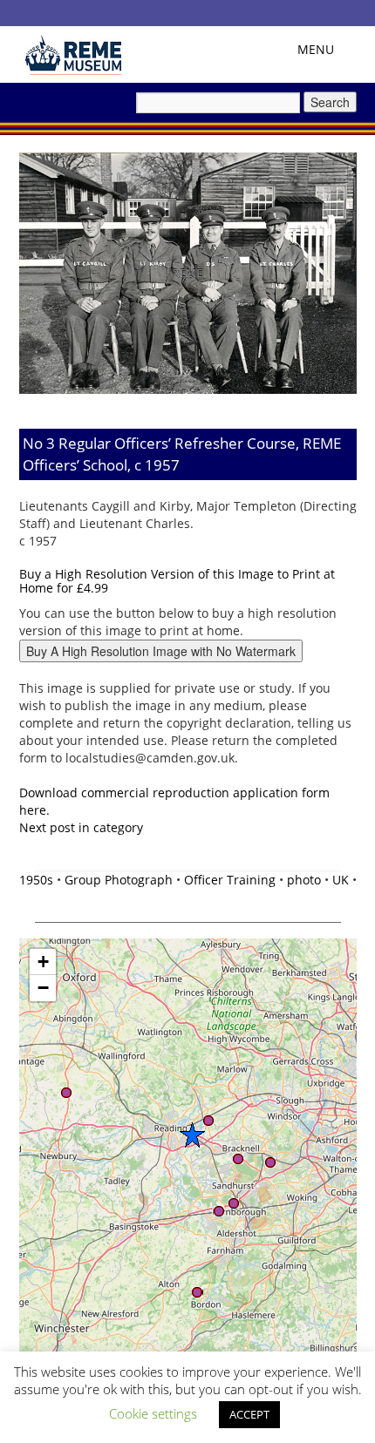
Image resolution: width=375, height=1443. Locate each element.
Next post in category (81, 827)
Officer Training (230, 879)
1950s (36, 879)
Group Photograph (119, 879)
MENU (320, 53)
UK (340, 879)
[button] (192, 1134)
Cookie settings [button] (153, 1413)
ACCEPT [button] (249, 1414)
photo (304, 879)
